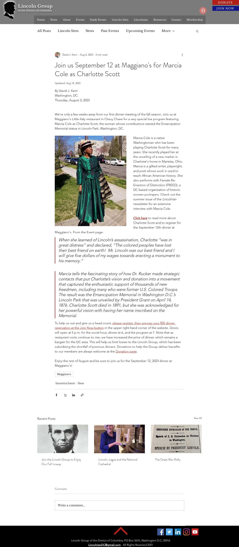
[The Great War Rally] (176, 439)
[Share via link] (82, 395)
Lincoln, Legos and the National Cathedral (118, 461)
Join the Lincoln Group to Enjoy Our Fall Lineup (61, 461)
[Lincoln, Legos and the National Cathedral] (119, 439)
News (90, 31)
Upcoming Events (140, 31)
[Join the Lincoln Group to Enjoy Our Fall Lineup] (62, 439)
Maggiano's (64, 374)
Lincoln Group (35, 6)
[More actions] (182, 55)
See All (198, 418)
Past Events (110, 31)
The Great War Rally (167, 459)
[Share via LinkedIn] (73, 395)
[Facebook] (160, 531)
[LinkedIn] (177, 531)
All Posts (44, 31)
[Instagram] (186, 531)
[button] (203, 10)
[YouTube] (195, 531)
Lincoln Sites (68, 31)
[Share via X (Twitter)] (65, 395)
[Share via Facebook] (56, 395)
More (166, 31)
